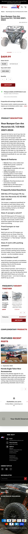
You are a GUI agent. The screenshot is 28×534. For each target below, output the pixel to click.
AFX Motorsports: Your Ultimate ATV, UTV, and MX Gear (15, 528)
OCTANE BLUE (14, 64)
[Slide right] (26, 38)
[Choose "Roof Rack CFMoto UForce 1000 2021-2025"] (7, 292)
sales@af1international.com (16, 440)
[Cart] (25, 7)
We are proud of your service (10, 496)
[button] (4, 7)
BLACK (4, 64)
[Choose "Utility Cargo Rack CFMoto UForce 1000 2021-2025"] (20, 292)
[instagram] (10, 469)
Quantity (3, 76)
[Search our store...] (21, 7)
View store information (10, 96)
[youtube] (6, 469)
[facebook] (2, 469)
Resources (4, 488)
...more (25, 106)
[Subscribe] (25, 478)
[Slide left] (2, 38)
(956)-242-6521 (13, 444)
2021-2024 (5, 71)
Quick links (5, 492)
